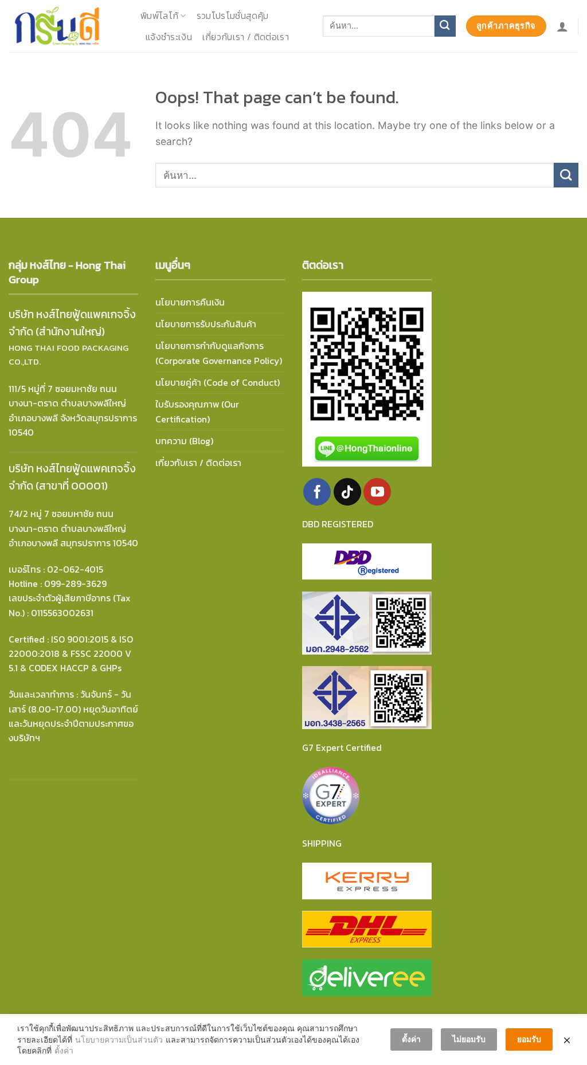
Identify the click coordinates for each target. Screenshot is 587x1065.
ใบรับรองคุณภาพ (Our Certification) (197, 411)
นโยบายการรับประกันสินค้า (205, 324)
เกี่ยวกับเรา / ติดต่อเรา (245, 37)
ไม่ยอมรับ (469, 1039)
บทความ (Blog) (184, 441)
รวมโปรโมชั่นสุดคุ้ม (232, 15)
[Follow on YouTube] (377, 492)
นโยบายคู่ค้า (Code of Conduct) (217, 382)
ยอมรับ (529, 1039)
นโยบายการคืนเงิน (190, 302)
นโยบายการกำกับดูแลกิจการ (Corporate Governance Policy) (218, 353)
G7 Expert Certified (342, 747)
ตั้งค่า (63, 1050)
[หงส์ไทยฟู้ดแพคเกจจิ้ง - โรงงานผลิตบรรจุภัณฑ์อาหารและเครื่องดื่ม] (66, 26)
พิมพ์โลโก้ (159, 15)
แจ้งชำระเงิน (169, 37)
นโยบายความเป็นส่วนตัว (119, 1039)
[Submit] (445, 26)
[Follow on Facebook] (317, 492)
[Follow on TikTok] (347, 492)
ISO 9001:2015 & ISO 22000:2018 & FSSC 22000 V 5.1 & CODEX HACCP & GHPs (71, 654)
